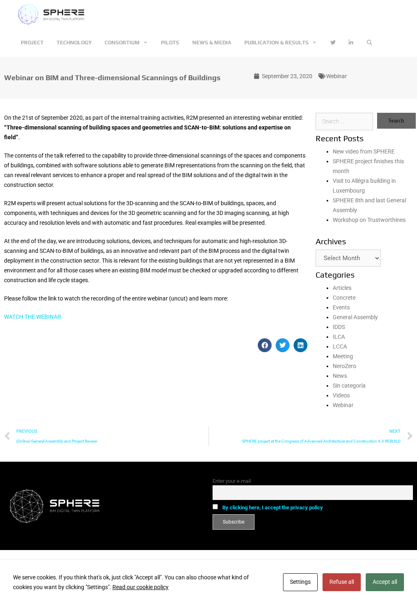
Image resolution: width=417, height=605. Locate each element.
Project (32, 42)
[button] (265, 345)
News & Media (211, 42)
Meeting (343, 356)
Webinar (336, 76)
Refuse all (341, 582)
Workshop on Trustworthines (369, 220)
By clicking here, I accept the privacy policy (272, 507)
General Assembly (355, 317)
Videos (341, 395)
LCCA (340, 346)
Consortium (122, 42)
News (340, 376)
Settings (300, 582)
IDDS (339, 327)
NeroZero (344, 366)
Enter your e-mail (232, 481)
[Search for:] (344, 121)
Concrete (344, 297)
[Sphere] (53, 14)
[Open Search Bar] (370, 42)
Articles (342, 288)
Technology (74, 42)
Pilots (170, 42)
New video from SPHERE (364, 151)
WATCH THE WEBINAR (33, 316)
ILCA (339, 336)
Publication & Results (276, 42)
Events (341, 307)
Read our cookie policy (140, 587)
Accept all (385, 582)
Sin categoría (349, 385)
